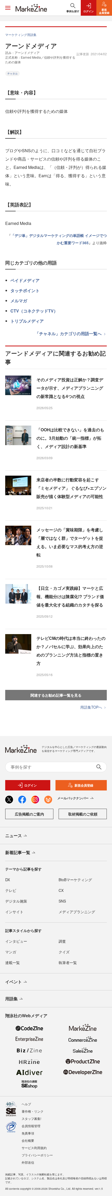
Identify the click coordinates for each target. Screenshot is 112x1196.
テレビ (10, 890)
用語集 (11, 999)
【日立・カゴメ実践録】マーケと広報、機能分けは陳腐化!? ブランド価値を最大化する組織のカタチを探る (70, 596)
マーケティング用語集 (20, 34)
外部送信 (28, 1162)
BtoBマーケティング (75, 879)
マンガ (10, 951)
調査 (62, 941)
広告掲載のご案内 (29, 814)
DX (7, 879)
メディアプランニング (77, 911)
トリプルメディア (27, 321)
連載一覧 (12, 962)
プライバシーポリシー (37, 1155)
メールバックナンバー (73, 798)
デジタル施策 (16, 901)
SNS (62, 901)
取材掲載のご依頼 (82, 814)
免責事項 (28, 1133)
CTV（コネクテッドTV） (34, 311)
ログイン (30, 785)
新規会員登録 (83, 785)
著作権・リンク (32, 1111)
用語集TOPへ (91, 707)
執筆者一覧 (68, 962)
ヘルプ (26, 1104)
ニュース (13, 835)
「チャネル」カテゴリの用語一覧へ (69, 333)
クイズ (64, 951)
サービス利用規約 (34, 1147)
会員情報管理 (31, 1126)
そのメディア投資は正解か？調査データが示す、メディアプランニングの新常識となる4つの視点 (69, 388)
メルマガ (18, 301)
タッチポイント (25, 290)
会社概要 (28, 1140)
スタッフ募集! (31, 1118)
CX (61, 890)
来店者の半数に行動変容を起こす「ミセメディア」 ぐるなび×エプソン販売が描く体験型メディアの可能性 (71, 488)
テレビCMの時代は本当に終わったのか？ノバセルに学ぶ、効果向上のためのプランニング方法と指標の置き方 (70, 650)
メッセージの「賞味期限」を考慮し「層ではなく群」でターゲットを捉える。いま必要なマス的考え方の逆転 (69, 542)
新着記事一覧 (17, 852)
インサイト (14, 911)
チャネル (12, 73)
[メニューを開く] (8, 8)
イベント (13, 982)
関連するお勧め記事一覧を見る (56, 695)
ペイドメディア (25, 280)
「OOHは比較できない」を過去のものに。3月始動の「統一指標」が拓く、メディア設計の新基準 (70, 438)
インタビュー (16, 941)
